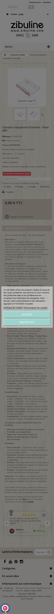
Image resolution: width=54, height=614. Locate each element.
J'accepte (27, 314)
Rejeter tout (27, 322)
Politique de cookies (13, 307)
